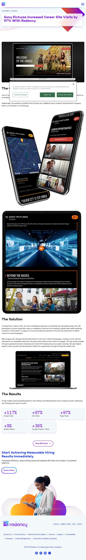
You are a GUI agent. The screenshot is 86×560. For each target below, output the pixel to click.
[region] (43, 91)
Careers (52, 534)
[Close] (73, 84)
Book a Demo (9, 470)
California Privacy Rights (37, 534)
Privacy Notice (19, 534)
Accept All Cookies (65, 94)
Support (60, 534)
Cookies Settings (20, 94)
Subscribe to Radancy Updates (45, 538)
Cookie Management (23, 538)
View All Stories (41, 443)
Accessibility (70, 534)
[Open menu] (82, 4)
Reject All (47, 94)
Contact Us (7, 534)
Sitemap (9, 538)
